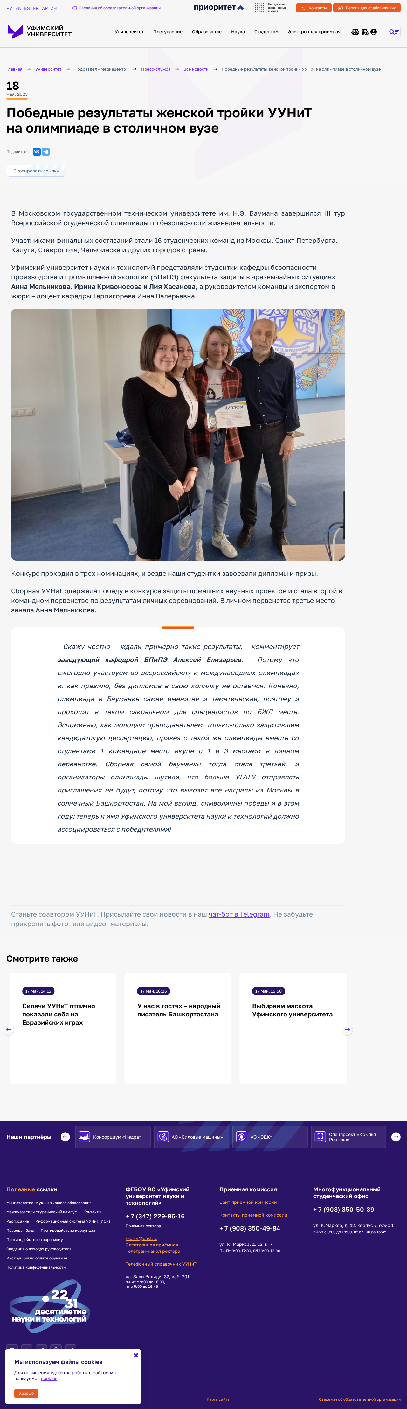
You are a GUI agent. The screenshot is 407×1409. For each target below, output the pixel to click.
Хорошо (26, 1393)
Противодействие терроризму (34, 1240)
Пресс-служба (155, 69)
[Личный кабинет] (374, 32)
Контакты (318, 7)
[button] (8, 1030)
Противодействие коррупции (68, 1230)
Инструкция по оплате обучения (36, 1258)
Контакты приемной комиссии (253, 1214)
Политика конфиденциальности (36, 1267)
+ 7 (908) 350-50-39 (343, 1209)
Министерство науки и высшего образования (49, 1203)
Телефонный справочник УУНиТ (161, 1263)
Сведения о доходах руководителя (39, 1249)
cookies (49, 1378)
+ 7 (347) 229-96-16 (155, 1215)
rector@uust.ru (141, 1238)
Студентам (266, 31)
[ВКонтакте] (37, 152)
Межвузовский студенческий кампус (41, 1212)
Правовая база (20, 1230)
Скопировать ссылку (36, 170)
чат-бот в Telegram (239, 914)
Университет (129, 31)
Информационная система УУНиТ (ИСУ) (72, 1221)
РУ (9, 8)
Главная (14, 69)
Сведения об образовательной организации (360, 1399)
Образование (207, 31)
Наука (238, 31)
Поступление (168, 31)
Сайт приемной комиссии (248, 1202)
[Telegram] (46, 152)
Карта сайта (218, 1399)
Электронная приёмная (152, 1244)
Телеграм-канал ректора (153, 1251)
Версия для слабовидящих (371, 7)
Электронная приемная (314, 31)
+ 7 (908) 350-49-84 (249, 1227)
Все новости (196, 69)
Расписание (17, 1221)
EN (18, 8)
